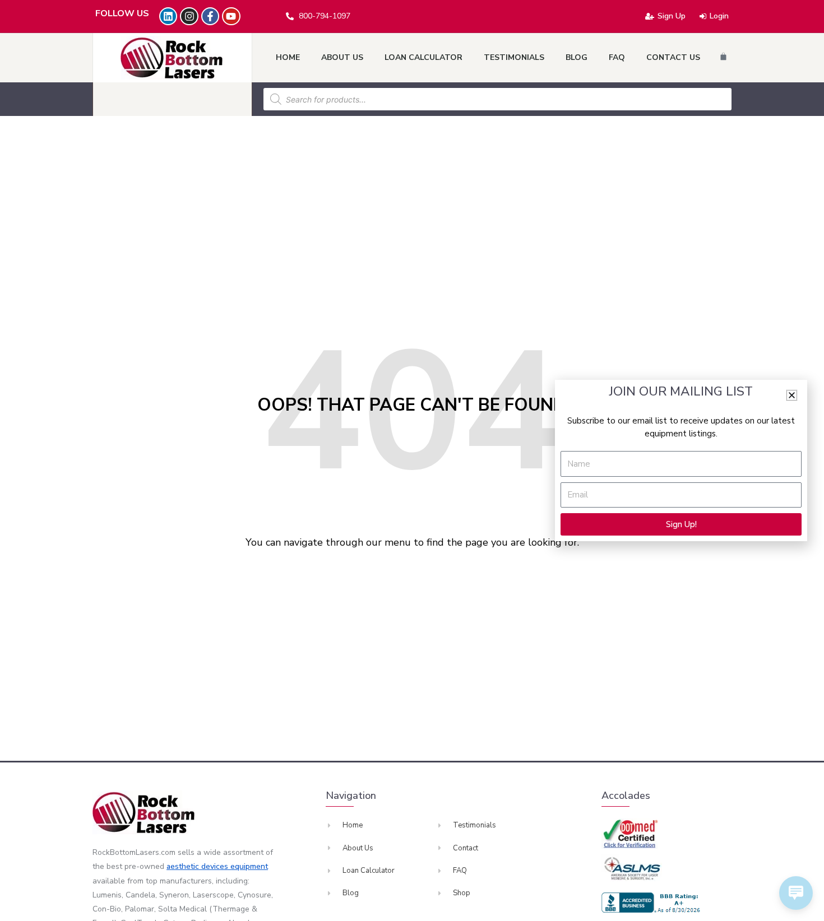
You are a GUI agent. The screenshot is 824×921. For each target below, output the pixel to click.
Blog (576, 57)
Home (288, 57)
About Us (342, 57)
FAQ (617, 57)
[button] (792, 395)
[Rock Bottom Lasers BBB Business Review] (652, 902)
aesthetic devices (198, 866)
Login (719, 16)
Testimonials (514, 57)
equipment (249, 866)
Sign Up (672, 16)
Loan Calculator (423, 57)
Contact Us (673, 57)
